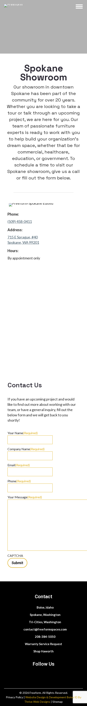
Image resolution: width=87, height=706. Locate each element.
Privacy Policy (15, 697)
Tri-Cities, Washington (44, 622)
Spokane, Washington (44, 614)
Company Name (26, 449)
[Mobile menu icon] (79, 6)
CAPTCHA (15, 555)
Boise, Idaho (45, 607)
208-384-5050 (44, 636)
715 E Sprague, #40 (22, 237)
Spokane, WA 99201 (23, 242)
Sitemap (57, 701)
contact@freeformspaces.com (45, 629)
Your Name (22, 433)
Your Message (24, 497)
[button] (29, 5)
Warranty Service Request (43, 644)
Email (18, 465)
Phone (19, 481)
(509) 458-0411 (19, 221)
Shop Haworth (43, 651)
